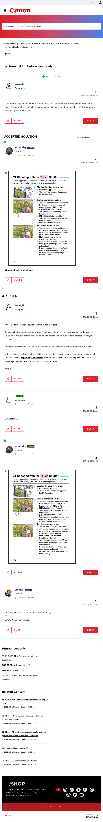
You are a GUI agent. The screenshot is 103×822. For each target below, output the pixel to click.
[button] (88, 389)
